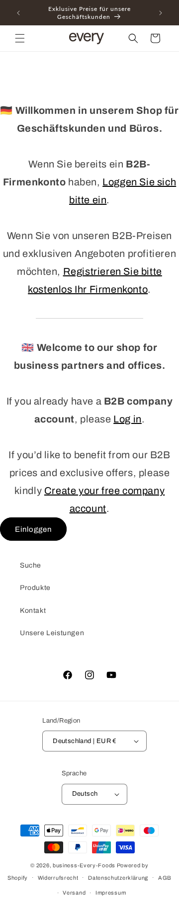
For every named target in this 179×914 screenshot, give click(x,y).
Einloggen (33, 529)
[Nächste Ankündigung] (161, 13)
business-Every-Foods (84, 865)
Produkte (35, 587)
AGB (165, 878)
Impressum (110, 893)
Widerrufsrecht (58, 878)
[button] (20, 38)
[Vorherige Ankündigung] (18, 13)
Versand (74, 893)
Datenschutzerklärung (118, 878)
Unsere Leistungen (52, 633)
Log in (127, 419)
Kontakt (33, 610)
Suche (30, 565)
